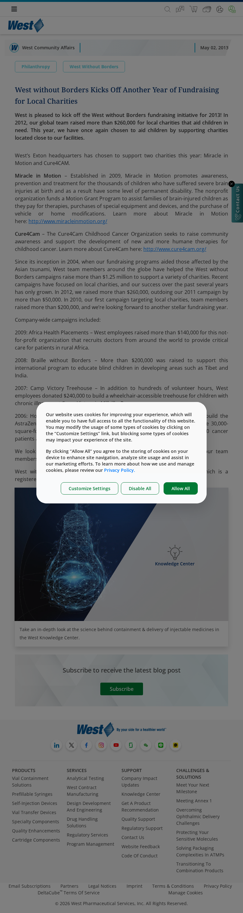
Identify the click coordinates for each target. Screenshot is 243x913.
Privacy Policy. (119, 470)
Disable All (140, 488)
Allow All (180, 488)
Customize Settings (89, 488)
